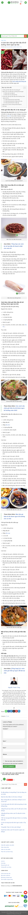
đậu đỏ (9, 116)
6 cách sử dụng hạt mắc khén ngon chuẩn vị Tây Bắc (13, 823)
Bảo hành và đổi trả (5, 875)
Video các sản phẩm (5, 849)
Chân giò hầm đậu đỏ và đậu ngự (12, 102)
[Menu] (2, 2)
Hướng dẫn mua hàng (6, 867)
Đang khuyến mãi (5, 865)
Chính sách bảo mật (5, 873)
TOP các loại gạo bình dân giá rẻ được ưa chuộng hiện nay (14, 818)
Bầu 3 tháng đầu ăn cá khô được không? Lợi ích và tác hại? (13, 800)
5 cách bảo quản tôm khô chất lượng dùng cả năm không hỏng (14, 805)
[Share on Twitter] (11, 711)
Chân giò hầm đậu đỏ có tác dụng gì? (11, 89)
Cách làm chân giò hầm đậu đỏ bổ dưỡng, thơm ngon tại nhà (14, 97)
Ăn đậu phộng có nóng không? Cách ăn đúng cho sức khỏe (13, 793)
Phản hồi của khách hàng (7, 851)
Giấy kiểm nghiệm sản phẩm (7, 845)
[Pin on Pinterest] (16, 711)
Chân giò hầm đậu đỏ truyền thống (12, 99)
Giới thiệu (3, 863)
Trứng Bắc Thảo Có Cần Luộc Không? (11, 827)
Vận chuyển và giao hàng (7, 879)
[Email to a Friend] (14, 711)
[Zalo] (25, 905)
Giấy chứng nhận (5, 847)
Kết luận (5, 106)
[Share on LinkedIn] (19, 711)
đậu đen (8, 424)
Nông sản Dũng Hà (16, 913)
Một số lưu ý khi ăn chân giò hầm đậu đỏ (12, 104)
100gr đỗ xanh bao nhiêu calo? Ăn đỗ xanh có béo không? (14, 809)
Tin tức (3, 40)
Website (5, 754)
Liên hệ (2, 861)
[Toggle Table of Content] (23, 88)
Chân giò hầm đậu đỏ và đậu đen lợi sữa (13, 101)
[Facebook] (14, 708)
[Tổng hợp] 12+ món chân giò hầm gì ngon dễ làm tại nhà (14, 671)
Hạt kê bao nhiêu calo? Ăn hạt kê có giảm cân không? (12, 830)
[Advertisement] (14, 20)
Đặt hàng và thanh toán (6, 877)
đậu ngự (8, 533)
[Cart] (25, 2)
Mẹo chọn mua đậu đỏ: (10, 93)
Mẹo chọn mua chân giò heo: (11, 94)
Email (4, 747)
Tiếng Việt (21, 2)
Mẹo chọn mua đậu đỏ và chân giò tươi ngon (13, 91)
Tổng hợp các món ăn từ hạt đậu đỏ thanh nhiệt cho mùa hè (14, 246)
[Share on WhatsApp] (6, 711)
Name (4, 741)
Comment (5, 728)
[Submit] (25, 36)
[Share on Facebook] (8, 711)
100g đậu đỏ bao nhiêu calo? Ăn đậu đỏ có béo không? (13, 814)
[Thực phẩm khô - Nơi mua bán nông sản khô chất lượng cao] (13, 2)
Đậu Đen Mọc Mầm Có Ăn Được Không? (11, 797)
